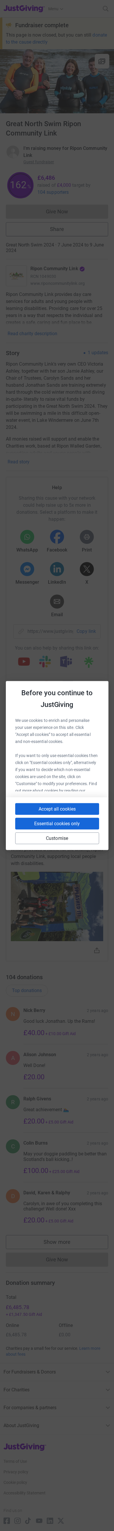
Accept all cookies (57, 809)
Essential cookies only (57, 823)
